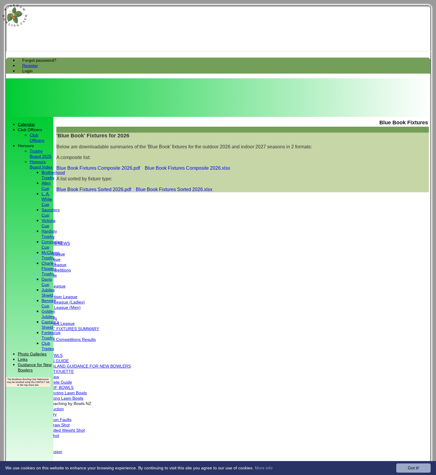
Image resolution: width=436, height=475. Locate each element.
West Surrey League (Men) (55, 307)
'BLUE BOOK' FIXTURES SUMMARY (64, 329)
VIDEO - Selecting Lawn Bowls (58, 393)
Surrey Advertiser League (53, 297)
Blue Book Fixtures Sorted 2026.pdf (93, 189)
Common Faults (56, 419)
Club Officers (30, 130)
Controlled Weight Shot (63, 430)
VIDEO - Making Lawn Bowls (56, 398)
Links (23, 359)
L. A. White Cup (47, 199)
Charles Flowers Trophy (49, 268)
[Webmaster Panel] (28, 385)
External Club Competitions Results (63, 339)
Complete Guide (57, 382)
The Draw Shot (56, 425)
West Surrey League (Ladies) (57, 302)
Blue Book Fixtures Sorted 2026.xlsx (174, 189)
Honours (26, 146)
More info (264, 468)
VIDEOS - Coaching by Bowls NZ (60, 403)
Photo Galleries (32, 354)
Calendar (26, 124)
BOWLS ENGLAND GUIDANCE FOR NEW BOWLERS (80, 366)
